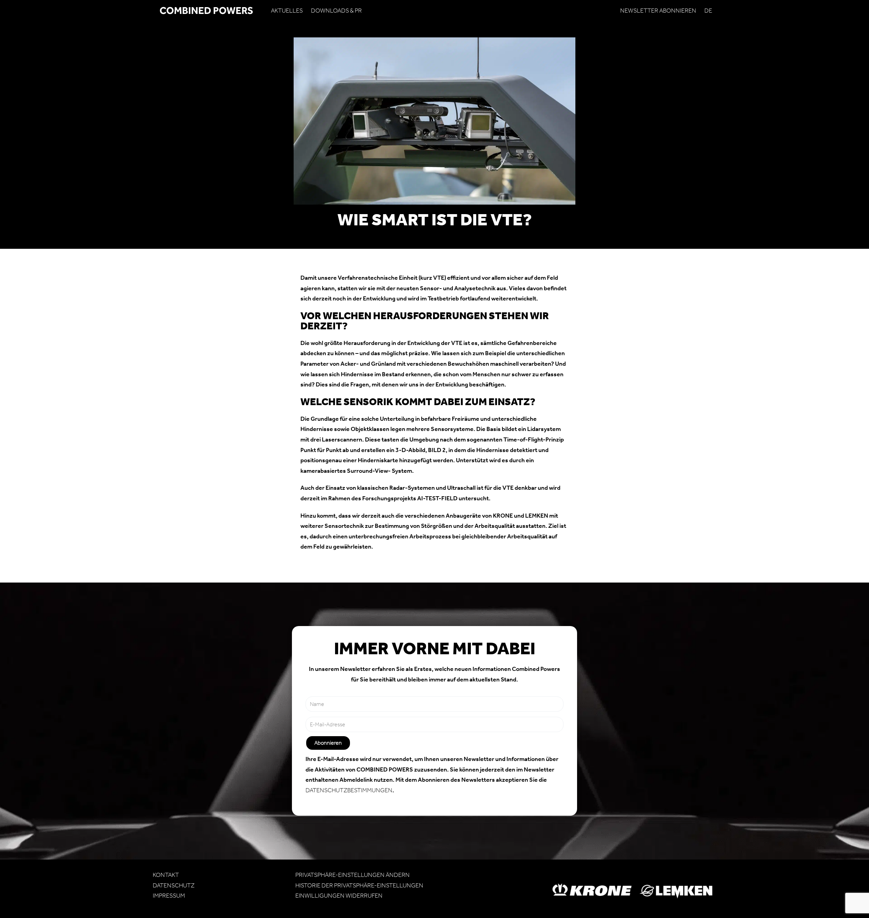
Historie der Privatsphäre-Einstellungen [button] (359, 885)
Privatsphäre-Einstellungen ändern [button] (352, 875)
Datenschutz (174, 885)
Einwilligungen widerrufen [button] (339, 895)
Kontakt (166, 875)
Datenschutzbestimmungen (349, 790)
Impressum (169, 895)
